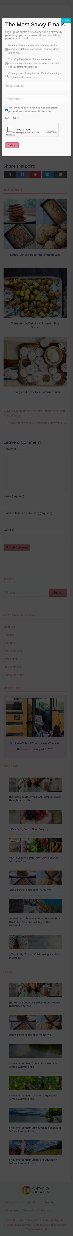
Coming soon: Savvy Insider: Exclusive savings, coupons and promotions (34, 75)
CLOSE (66, 20)
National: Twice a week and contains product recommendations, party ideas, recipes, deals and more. (33, 49)
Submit (11, 145)
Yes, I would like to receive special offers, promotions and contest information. (33, 109)
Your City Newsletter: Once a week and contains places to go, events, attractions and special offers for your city (33, 63)
